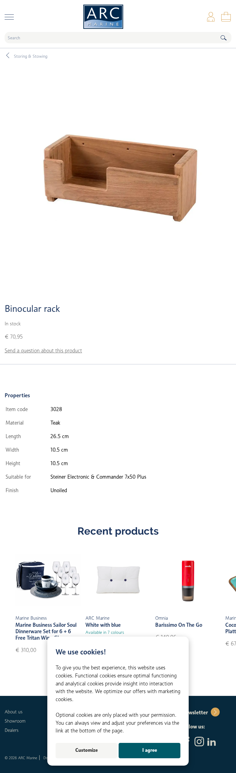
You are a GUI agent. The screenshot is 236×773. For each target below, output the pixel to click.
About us (13, 712)
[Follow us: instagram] (199, 742)
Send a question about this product (43, 350)
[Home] (118, 17)
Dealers (11, 730)
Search (223, 37)
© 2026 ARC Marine (21, 757)
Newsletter (195, 712)
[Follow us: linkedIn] (211, 742)
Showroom (15, 721)
